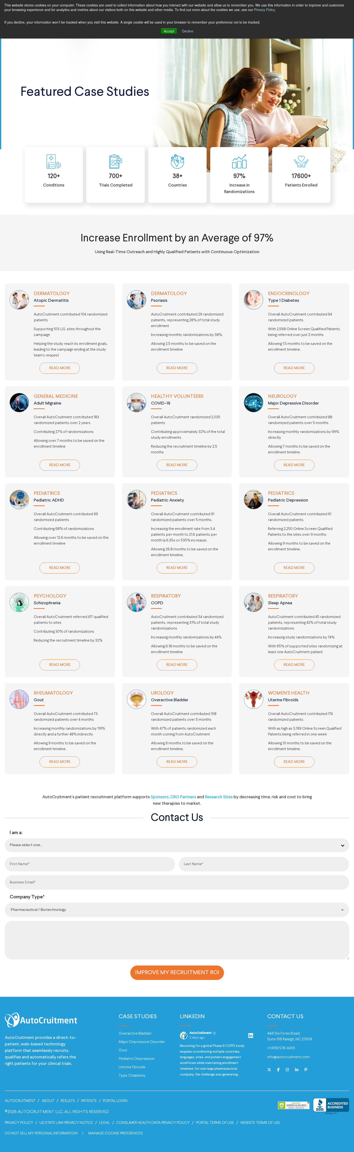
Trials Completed (115, 180)
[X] (269, 1070)
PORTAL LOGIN (115, 1101)
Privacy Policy (264, 9)
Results (68, 1101)
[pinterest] (305, 1070)
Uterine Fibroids (132, 1067)
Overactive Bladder (135, 1033)
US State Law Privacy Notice (66, 1123)
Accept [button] (169, 31)
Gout (123, 1050)
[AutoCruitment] (41, 1023)
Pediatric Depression (137, 1059)
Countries (177, 180)
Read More (64, 368)
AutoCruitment (20, 1101)
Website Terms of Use (260, 1123)
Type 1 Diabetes (132, 1075)
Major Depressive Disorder (142, 1042)
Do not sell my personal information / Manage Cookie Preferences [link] (74, 1133)
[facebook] (278, 1070)
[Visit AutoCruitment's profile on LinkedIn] (184, 1035)
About (48, 1101)
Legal (104, 1123)
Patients (89, 1101)
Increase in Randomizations (239, 184)
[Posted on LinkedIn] (251, 1035)
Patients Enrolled (301, 180)
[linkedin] (296, 1070)
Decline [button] (187, 31)
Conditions (53, 180)
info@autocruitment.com (288, 1057)
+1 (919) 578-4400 (281, 1048)
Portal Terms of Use (215, 1123)
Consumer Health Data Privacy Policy (153, 1123)
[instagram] (287, 1070)
